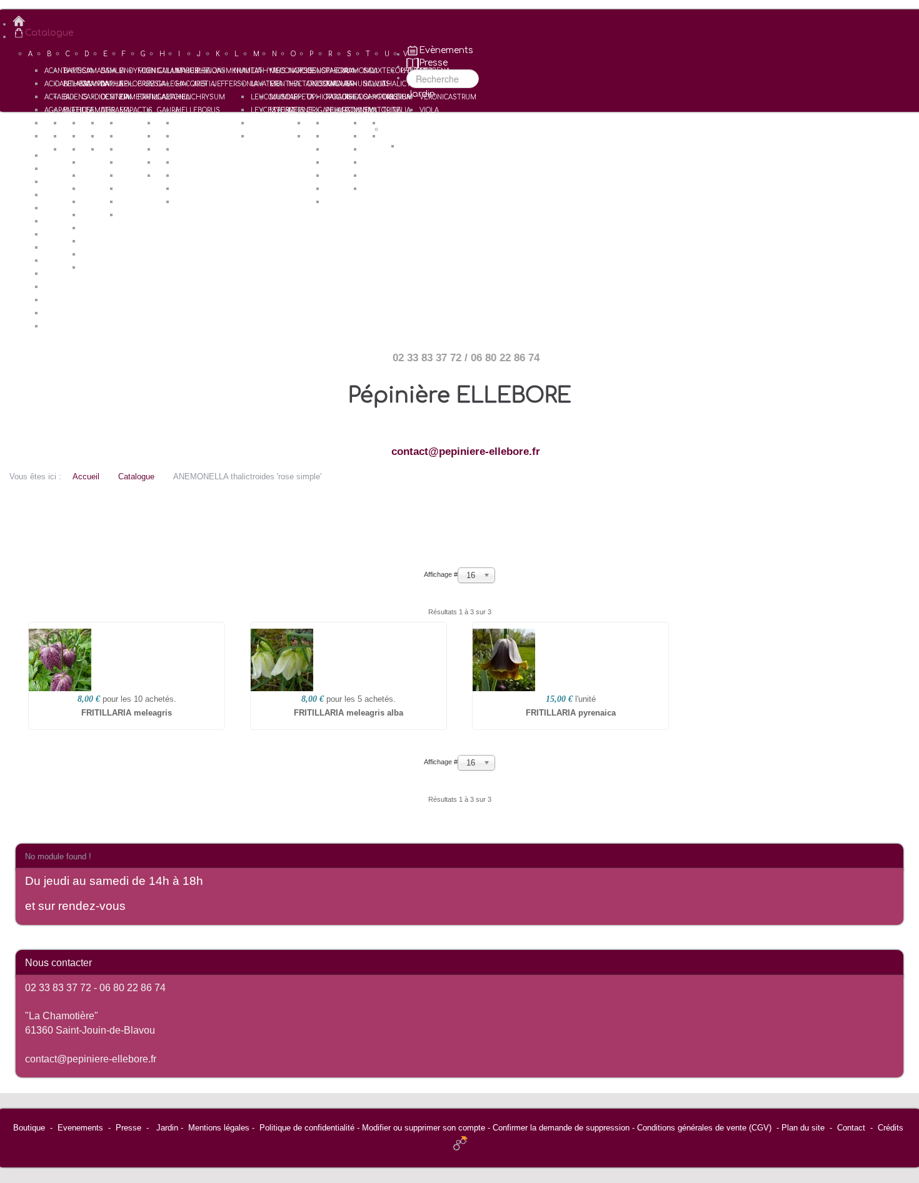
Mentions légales (218, 1127)
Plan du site (803, 1127)
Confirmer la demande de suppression (561, 1127)
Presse (128, 1127)
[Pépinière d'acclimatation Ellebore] (466, 21)
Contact (851, 1127)
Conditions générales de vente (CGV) (704, 1127)
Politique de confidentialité (306, 1127)
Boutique (29, 1127)
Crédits (890, 1127)
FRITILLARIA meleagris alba (348, 712)
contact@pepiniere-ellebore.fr (465, 451)
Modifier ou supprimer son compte (423, 1127)
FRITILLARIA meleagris (126, 712)
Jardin (167, 1127)
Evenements (80, 1127)
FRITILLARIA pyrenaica (571, 712)
